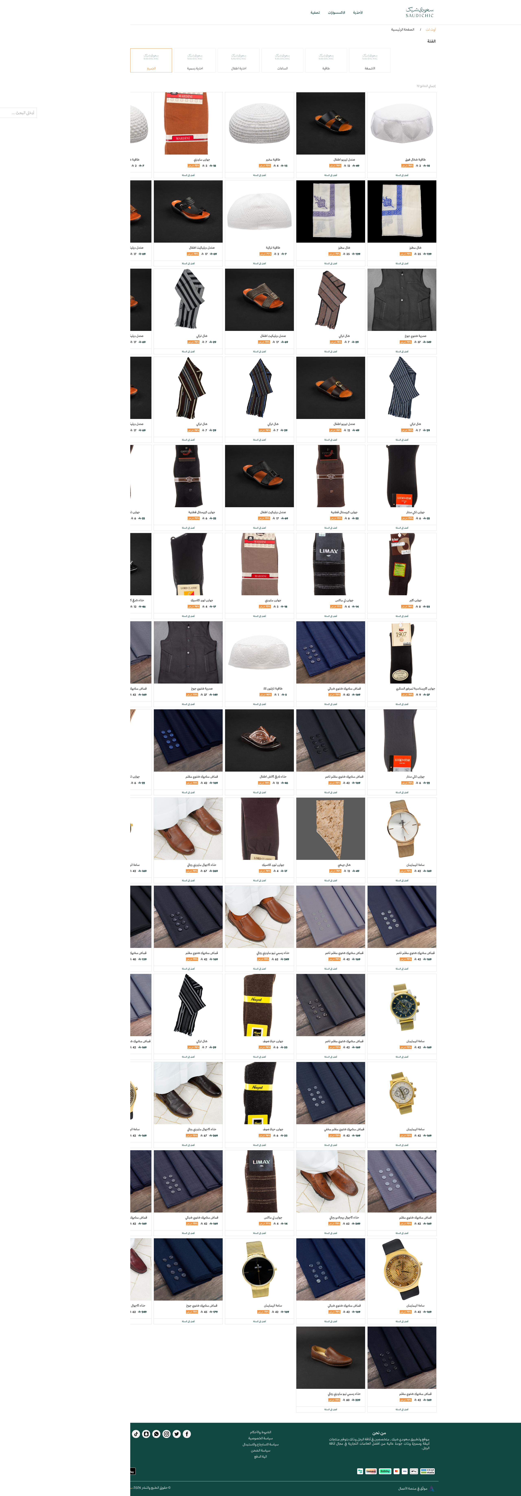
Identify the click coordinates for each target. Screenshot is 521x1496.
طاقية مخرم (273, 159)
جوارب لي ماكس (344, 600)
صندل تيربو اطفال (344, 159)
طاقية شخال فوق (415, 159)
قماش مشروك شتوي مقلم (130, 688)
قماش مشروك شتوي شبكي (344, 688)
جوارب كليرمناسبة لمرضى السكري (415, 688)
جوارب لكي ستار (415, 512)
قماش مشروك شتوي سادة (131, 952)
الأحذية (357, 12)
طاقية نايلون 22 (273, 688)
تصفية (315, 12)
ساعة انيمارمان (415, 864)
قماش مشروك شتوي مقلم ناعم (344, 776)
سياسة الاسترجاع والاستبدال (261, 1444)
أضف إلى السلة (402, 175)
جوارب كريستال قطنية (344, 512)
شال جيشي (344, 864)
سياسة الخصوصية (260, 1438)
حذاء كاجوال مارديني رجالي (201, 864)
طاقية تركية (273, 247)
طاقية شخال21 (130, 159)
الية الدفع (260, 1456)
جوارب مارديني (202, 159)
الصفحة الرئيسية (402, 29)
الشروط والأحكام (260, 1432)
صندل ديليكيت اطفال (202, 247)
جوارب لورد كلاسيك (202, 600)
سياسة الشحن (260, 1450)
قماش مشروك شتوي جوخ (201, 1305)
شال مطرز (415, 247)
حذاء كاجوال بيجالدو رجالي (344, 1217)
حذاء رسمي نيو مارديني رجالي (273, 952)
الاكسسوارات (336, 12)
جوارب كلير (415, 600)
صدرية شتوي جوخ (415, 335)
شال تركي (344, 335)
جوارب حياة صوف (273, 1041)
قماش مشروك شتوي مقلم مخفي (131, 1041)
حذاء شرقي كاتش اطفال (130, 600)
